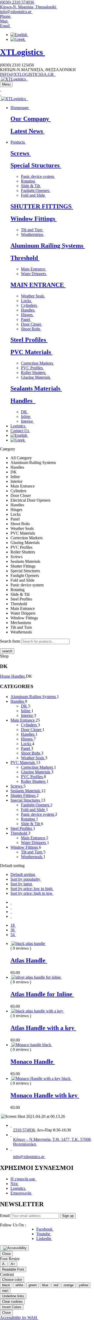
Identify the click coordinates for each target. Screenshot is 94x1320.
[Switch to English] (19, 34)
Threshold (24, 257)
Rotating (28, 181)
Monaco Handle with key (44, 1095)
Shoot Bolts (31, 329)
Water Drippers (34, 273)
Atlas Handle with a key (43, 1027)
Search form (10, 641)
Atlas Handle (28, 960)
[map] (10, 1134)
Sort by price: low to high (32, 888)
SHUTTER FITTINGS (41, 206)
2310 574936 (24, 1130)
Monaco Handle (32, 1061)
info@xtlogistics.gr (16, 11)
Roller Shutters (33, 372)
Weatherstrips (32, 234)
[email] (10, 1149)
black (6, 1285)
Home (5, 676)
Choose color (12, 1280)
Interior (27, 421)
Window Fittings (33, 218)
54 (13, 934)
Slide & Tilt (31, 186)
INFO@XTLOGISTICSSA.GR (28, 74)
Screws (20, 153)
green (32, 1285)
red (56, 1285)
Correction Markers (37, 363)
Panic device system (38, 176)
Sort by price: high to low (32, 893)
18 (13, 925)
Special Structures (35, 165)
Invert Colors (11, 1307)
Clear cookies (12, 1302)
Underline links (13, 1296)
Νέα (14, 1183)
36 (13, 930)
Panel (26, 319)
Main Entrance (33, 269)
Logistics (18, 1188)
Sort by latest (21, 884)
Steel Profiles (29, 339)
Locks (26, 300)
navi (5, 1291)
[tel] (10, 1125)
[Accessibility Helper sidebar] (14, 1248)
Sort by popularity (25, 879)
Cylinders (29, 305)
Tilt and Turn (32, 230)
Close (6, 1254)
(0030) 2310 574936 (17, 2)
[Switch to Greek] (18, 39)
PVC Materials (31, 352)
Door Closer (31, 324)
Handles (28, 310)
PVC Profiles (32, 368)
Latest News (27, 131)
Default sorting (23, 874)
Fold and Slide (33, 195)
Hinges (27, 315)
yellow (83, 1285)
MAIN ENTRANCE (38, 284)
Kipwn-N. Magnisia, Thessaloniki (28, 7)
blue (45, 1285)
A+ (13, 1264)
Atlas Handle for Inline (42, 994)
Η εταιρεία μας (23, 1179)
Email (5, 1215)
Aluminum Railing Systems (47, 245)
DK (24, 412)
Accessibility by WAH (19, 1317)
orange (68, 1285)
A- (3, 1264)
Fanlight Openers (35, 190)
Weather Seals (33, 296)
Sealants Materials (36, 388)
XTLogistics (22, 52)
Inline (26, 416)
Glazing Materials (36, 377)
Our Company (30, 118)
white (19, 1285)
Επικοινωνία (21, 1193)
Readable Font (13, 1269)
